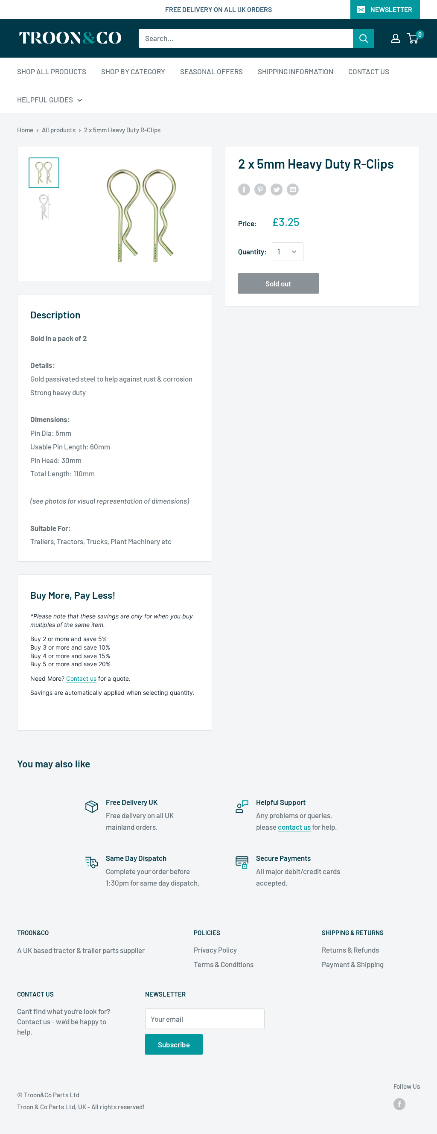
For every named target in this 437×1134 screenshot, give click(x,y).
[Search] (363, 38)
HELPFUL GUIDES (45, 99)
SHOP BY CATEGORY (133, 71)
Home (25, 130)
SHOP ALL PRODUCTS (51, 71)
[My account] (395, 38)
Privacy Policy (215, 949)
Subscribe (174, 1044)
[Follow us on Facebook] (399, 1103)
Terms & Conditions (223, 964)
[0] (413, 38)
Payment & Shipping (353, 964)
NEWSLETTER (391, 9)
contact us (294, 826)
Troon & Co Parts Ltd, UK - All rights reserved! (81, 1107)
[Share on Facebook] (244, 188)
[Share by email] (293, 188)
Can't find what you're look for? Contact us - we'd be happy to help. (63, 1021)
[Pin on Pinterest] (260, 188)
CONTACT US (368, 71)
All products (59, 130)
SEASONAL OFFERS (211, 71)
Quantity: (252, 251)
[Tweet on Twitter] (277, 188)
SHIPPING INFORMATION (295, 71)
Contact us (81, 678)
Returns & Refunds (350, 949)
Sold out (278, 283)
